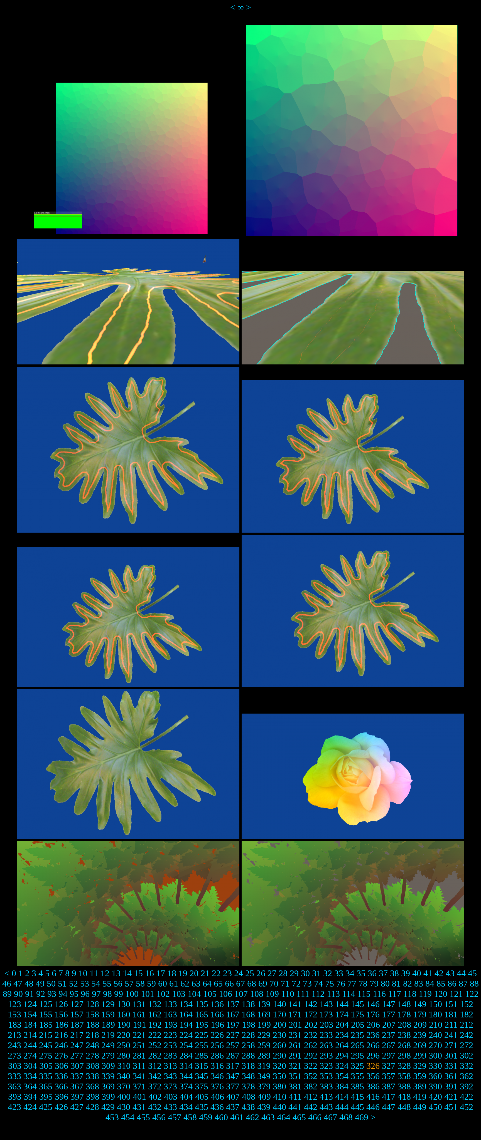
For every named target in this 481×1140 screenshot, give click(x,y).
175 (357, 1014)
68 (251, 983)
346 (217, 1076)
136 (217, 1004)
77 (351, 983)
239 (419, 1035)
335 (45, 1076)
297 (388, 1055)
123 (14, 1004)
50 (51, 983)
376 (217, 1086)
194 (186, 1025)
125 (45, 1004)
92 (40, 994)
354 (342, 1076)
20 (194, 973)
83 (418, 983)
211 (451, 1025)
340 (123, 1076)
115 (363, 994)
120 (440, 994)
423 (14, 1107)
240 (435, 1035)
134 (186, 1004)
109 (272, 994)
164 (186, 1014)
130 (123, 1004)
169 (264, 1014)
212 (466, 1025)
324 (342, 1066)
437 (232, 1107)
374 (186, 1086)
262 (310, 1045)
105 (210, 994)
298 (404, 1055)
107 (241, 994)
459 (205, 1117)
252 (154, 1045)
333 (14, 1076)
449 (419, 1107)
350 (279, 1076)
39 (405, 973)
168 (248, 1014)
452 (466, 1107)
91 (29, 994)
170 (279, 1014)
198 (248, 1025)
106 (225, 994)
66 (229, 983)
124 (30, 1004)
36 (372, 973)
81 (396, 983)
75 (329, 983)
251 (139, 1045)
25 (249, 973)
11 (94, 973)
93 (51, 994)
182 (466, 1014)
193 (170, 1025)
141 (295, 1004)
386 (373, 1086)
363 (14, 1086)
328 (404, 1066)
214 (30, 1035)
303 (14, 1066)
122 (471, 994)
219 (108, 1035)
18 (171, 973)
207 (389, 1025)
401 (139, 1097)
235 (357, 1035)
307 (77, 1066)
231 (295, 1035)
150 (435, 1004)
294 (342, 1055)
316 (217, 1066)
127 (77, 1004)
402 (155, 1097)
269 (419, 1045)
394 (30, 1097)
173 (326, 1014)
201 (295, 1025)
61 (173, 983)
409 (264, 1097)
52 (73, 983)
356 (373, 1076)
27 (272, 973)
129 (108, 1004)
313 (170, 1066)
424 (30, 1107)
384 (342, 1086)
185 (46, 1025)
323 (326, 1066)
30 (305, 973)
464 (283, 1117)
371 (139, 1086)
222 (154, 1035)
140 (279, 1004)
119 (425, 994)
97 (96, 994)
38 (394, 973)
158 (92, 1014)
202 (311, 1025)
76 (340, 983)
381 (295, 1086)
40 (416, 973)
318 (248, 1066)
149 (419, 1004)
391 (451, 1086)
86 (452, 983)
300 (435, 1055)
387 (388, 1086)
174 (342, 1014)
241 (451, 1035)
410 (279, 1097)
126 (61, 1004)
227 (232, 1035)
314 (186, 1066)
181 (451, 1014)
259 (264, 1045)
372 (154, 1086)
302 (466, 1055)
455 (143, 1117)
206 (373, 1025)
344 (186, 1076)
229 (264, 1035)
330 (435, 1066)
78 (363, 983)
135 (201, 1004)
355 (357, 1076)
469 (361, 1117)
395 (46, 1097)
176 (373, 1014)
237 (388, 1035)
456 (159, 1117)
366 (61, 1086)
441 (295, 1107)
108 (256, 994)
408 (248, 1097)
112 (318, 994)
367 (77, 1086)
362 (466, 1076)
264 (342, 1045)
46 (6, 983)
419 (419, 1097)
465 (299, 1117)
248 (92, 1045)
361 (451, 1076)
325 (357, 1066)
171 (295, 1014)
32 (327, 973)
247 (77, 1045)
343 (170, 1076)
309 (108, 1066)
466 (315, 1117)
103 (178, 994)
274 (30, 1055)
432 (154, 1107)
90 (18, 994)
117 (394, 994)
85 (440, 983)
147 (388, 1004)
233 (326, 1035)
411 (295, 1097)
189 (108, 1025)
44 (461, 973)
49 (40, 983)
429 (108, 1107)
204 (342, 1025)
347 (232, 1076)
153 (14, 1014)
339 (108, 1076)
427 (77, 1107)
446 (373, 1107)
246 (61, 1045)
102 (163, 994)
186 (61, 1025)
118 (409, 994)
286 (217, 1055)
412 (310, 1097)
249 (108, 1045)
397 (77, 1097)
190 (124, 1025)
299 (419, 1055)
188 (92, 1025)
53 (84, 983)
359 (419, 1076)
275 (45, 1055)
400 (124, 1097)
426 (61, 1107)
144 (342, 1004)
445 (357, 1107)
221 (139, 1035)
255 (201, 1045)
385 (357, 1086)
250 (123, 1045)
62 (184, 983)
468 (346, 1117)
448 (404, 1107)
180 (435, 1014)
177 (388, 1014)
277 (77, 1055)
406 (217, 1097)
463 (268, 1117)
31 (316, 973)
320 (279, 1066)
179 (419, 1014)
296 (373, 1055)
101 (147, 994)
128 (92, 1004)
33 (338, 973)
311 (139, 1066)
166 (217, 1014)
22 (216, 973)
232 (310, 1035)
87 (463, 983)
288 (248, 1055)
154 (30, 1014)
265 (357, 1045)
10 (82, 973)
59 (151, 983)
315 (201, 1066)
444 (342, 1107)
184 (30, 1025)
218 (92, 1035)
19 (182, 973)
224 (186, 1035)
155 (45, 1014)
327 (388, 1066)
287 (232, 1055)
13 (116, 973)
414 (342, 1097)
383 (326, 1086)
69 (262, 983)
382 (310, 1086)
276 (61, 1055)
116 (379, 994)
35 (361, 973)
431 (139, 1107)
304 (30, 1066)
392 (466, 1086)
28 (283, 973)
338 (92, 1076)
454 (127, 1117)
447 (388, 1107)
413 (326, 1097)
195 (201, 1025)
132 (154, 1004)
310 (124, 1066)
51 (62, 983)
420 (435, 1097)
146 (373, 1004)
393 (14, 1097)
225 (201, 1035)
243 (14, 1045)
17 (160, 973)
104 (194, 994)
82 (407, 983)
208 (404, 1025)
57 (129, 983)
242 (466, 1035)
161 (139, 1014)
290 (279, 1055)
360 (435, 1076)
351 (295, 1076)
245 (45, 1045)
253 (170, 1045)
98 (107, 994)
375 (201, 1086)
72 (296, 983)
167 (232, 1014)
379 (264, 1086)
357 (388, 1076)
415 (357, 1097)
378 (248, 1086)
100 (132, 994)
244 (30, 1045)
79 (374, 983)
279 (108, 1055)
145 (357, 1004)
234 (342, 1035)
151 (451, 1004)
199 (264, 1025)
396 (61, 1097)
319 (264, 1066)
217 (77, 1035)
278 (92, 1055)
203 (326, 1025)
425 (45, 1107)
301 (451, 1055)
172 (310, 1014)
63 (196, 983)
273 (14, 1055)
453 (112, 1117)
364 (30, 1086)
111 (302, 994)
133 (170, 1004)
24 (238, 973)
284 (186, 1055)
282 (154, 1055)
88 (474, 983)
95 (74, 994)
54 (95, 983)
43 (450, 973)
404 (186, 1097)
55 (106, 983)
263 (326, 1045)
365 (45, 1086)
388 (404, 1086)
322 (310, 1066)
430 (123, 1107)
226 (217, 1035)
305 (46, 1066)
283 (170, 1055)
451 (451, 1107)
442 (310, 1107)
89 (7, 994)
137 (232, 1004)
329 (419, 1066)
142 (310, 1004)
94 (62, 994)
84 (429, 983)
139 (264, 1004)
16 (149, 973)
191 (139, 1025)
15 (138, 973)
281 (139, 1055)
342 (154, 1076)
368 (92, 1086)
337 (77, 1076)
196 (217, 1025)
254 (186, 1045)
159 (108, 1014)
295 (357, 1055)
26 (260, 973)
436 (217, 1107)
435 (201, 1107)
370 (123, 1086)
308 (92, 1066)
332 (466, 1066)
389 (419, 1086)
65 (218, 983)
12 (104, 973)
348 (248, 1076)
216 (61, 1035)
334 (30, 1076)
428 (92, 1107)
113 (333, 994)
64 (207, 983)
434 (186, 1107)
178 (404, 1014)
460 (221, 1117)
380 (279, 1086)
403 (170, 1097)
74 (318, 983)
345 (201, 1076)
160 (123, 1014)
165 (201, 1014)
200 (279, 1025)
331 (451, 1066)
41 (427, 973)
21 (205, 973)
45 (472, 973)
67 (240, 983)
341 (139, 1076)
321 (295, 1066)
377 (232, 1086)
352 (310, 1076)
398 (92, 1097)
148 (404, 1004)
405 (201, 1097)
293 (326, 1055)
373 (170, 1086)
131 (139, 1004)
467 (330, 1117)
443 (326, 1107)
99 (118, 994)
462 (252, 1117)
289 (264, 1055)
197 (233, 1025)
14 (127, 973)
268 (404, 1045)
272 (466, 1045)
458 (190, 1117)
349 (264, 1076)
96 (85, 994)
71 (285, 983)
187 (77, 1025)
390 (435, 1086)
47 (17, 983)
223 (170, 1035)
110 (287, 994)
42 (439, 973)
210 (435, 1025)
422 (466, 1097)
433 (170, 1107)
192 (155, 1025)
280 (123, 1055)
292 (310, 1055)
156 (61, 1014)
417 (388, 1097)
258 (248, 1045)
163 (170, 1014)
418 (404, 1097)
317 (232, 1066)
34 (349, 973)
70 (273, 983)
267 (388, 1045)
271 (451, 1045)
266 (373, 1045)
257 (232, 1045)
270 (435, 1045)
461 (237, 1117)
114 (348, 994)
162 (154, 1014)
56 (118, 983)
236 (373, 1035)
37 (383, 973)
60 (162, 983)
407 (233, 1097)
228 (248, 1035)
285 (201, 1055)
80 (385, 983)
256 (217, 1045)
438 (248, 1107)
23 (227, 973)
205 (357, 1025)
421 (451, 1097)
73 (307, 983)
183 (14, 1025)
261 (295, 1045)
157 (77, 1014)
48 (28, 983)
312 (154, 1066)
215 (45, 1035)
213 (14, 1035)
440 (279, 1107)
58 (140, 983)
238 (404, 1035)
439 (264, 1107)
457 (174, 1117)
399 (108, 1097)
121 (456, 994)
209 (420, 1025)
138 (248, 1004)
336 (61, 1076)
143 (326, 1004)
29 (294, 973)
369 (108, 1086)
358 (404, 1076)
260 (279, 1045)
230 (279, 1035)
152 (466, 1004)
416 (373, 1097)
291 (295, 1055)
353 (326, 1076)
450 (435, 1107)
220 (123, 1035)
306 (61, 1066)
